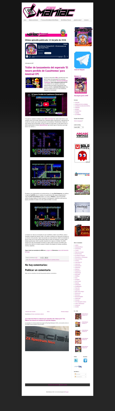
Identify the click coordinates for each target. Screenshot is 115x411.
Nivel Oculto (78, 281)
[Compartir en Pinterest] (47, 258)
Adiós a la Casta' (49, 119)
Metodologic (78, 272)
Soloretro (77, 300)
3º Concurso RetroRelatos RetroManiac (49, 20)
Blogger (66, 392)
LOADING (77, 112)
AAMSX (76, 245)
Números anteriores (33, 20)
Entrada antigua (64, 311)
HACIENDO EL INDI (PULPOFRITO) (82, 106)
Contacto (86, 20)
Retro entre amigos (79, 291)
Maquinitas (77, 267)
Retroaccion (78, 293)
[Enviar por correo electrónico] (41, 258)
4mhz (30, 259)
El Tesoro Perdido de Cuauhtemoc (49, 259)
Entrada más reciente (30, 311)
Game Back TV (78, 262)
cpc (42, 259)
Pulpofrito (77, 289)
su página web (49, 250)
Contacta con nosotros (53, 384)
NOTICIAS (77, 102)
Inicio (25, 20)
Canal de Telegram (79, 69)
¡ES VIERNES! (78, 114)
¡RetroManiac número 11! (85, 314)
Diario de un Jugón (79, 252)
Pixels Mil (77, 288)
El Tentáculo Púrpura (80, 255)
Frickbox (77, 260)
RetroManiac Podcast (66, 20)
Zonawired (77, 305)
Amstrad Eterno (43, 125)
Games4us (77, 264)
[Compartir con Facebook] (46, 258)
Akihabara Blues (79, 247)
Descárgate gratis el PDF (81, 95)
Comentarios (79, 376)
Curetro (77, 250)
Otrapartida (77, 284)
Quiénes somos (63, 384)
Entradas (78, 374)
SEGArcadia (77, 298)
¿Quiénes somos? (77, 20)
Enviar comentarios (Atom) (37, 314)
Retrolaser (77, 295)
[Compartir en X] (44, 258)
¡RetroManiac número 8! (85, 347)
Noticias (57, 259)
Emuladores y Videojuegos (81, 257)
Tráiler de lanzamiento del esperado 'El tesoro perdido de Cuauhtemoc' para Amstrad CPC (46, 71)
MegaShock (77, 271)
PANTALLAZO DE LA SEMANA (81, 104)
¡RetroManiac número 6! (85, 331)
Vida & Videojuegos (79, 303)
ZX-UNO (77, 306)
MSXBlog (77, 276)
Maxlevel (77, 269)
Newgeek (77, 279)
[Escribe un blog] (42, 258)
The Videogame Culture (80, 301)
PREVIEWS (77, 107)
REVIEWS (77, 109)
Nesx (76, 277)
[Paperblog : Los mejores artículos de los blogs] (78, 367)
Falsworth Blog (78, 259)
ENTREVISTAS (78, 111)
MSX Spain (77, 274)
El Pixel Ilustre (78, 253)
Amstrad (33, 259)
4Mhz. (56, 77)
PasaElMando (78, 286)
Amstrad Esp (78, 248)
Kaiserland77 (78, 265)
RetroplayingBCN (79, 296)
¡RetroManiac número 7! (85, 322)
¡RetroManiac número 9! (85, 339)
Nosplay (77, 283)
